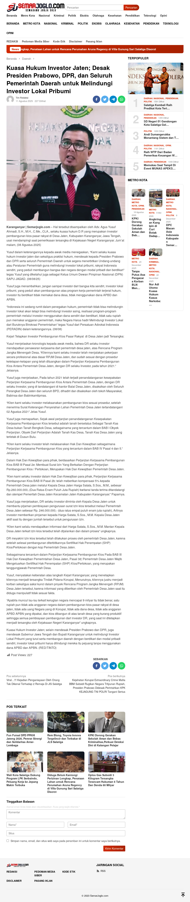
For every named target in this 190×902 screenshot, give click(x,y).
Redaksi (11, 871)
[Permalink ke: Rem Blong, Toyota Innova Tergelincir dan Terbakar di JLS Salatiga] (65, 722)
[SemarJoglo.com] (35, 7)
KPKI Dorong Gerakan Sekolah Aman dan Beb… (138, 227)
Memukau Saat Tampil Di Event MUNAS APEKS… (160, 166)
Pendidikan (172, 98)
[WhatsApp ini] (121, 99)
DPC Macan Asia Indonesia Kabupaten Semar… (172, 235)
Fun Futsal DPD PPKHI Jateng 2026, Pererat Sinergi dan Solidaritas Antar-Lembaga (24, 740)
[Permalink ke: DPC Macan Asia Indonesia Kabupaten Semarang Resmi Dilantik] (173, 193)
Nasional (159, 98)
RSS (103, 871)
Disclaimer (14, 880)
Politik (148, 101)
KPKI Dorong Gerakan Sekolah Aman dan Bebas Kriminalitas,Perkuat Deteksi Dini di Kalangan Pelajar (106, 740)
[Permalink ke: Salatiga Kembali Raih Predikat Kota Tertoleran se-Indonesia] (156, 78)
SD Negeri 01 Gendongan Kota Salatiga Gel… (160, 123)
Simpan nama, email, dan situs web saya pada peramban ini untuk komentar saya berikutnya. (66, 841)
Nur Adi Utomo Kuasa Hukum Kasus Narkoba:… (155, 294)
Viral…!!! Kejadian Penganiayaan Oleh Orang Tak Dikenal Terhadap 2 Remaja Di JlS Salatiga (34, 680)
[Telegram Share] (113, 99)
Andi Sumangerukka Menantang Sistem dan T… (161, 136)
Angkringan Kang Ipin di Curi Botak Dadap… (155, 227)
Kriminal (154, 261)
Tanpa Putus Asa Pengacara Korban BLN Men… (138, 280)
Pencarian (131, 7)
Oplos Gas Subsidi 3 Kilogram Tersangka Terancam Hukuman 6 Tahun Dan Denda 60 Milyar (106, 780)
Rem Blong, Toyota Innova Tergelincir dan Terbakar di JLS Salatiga (64, 738)
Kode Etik (68, 871)
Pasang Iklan (43, 880)
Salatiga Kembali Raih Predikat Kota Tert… (158, 106)
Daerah (148, 98)
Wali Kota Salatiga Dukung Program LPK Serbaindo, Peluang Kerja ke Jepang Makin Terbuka (23, 780)
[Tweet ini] (105, 99)
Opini (168, 145)
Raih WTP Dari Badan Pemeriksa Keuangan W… (160, 153)
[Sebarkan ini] (96, 99)
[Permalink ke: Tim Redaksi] (10, 99)
